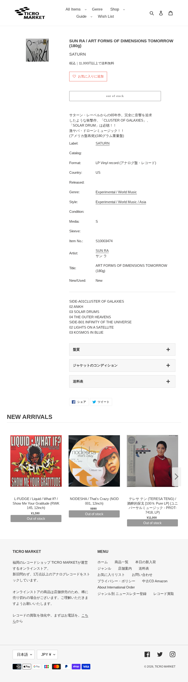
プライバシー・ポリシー (116, 581)
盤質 (76, 349)
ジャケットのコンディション (95, 365)
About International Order (116, 587)
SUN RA (102, 251)
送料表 (78, 381)
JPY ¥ (46, 654)
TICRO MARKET (165, 666)
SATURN (103, 143)
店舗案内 (125, 568)
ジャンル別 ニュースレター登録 (122, 594)
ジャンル (104, 568)
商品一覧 (121, 562)
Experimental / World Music (116, 192)
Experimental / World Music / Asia (121, 202)
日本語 (22, 654)
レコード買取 (163, 594)
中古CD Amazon (154, 581)
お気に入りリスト (111, 575)
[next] (176, 476)
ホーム (102, 562)
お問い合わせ (142, 575)
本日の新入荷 (145, 562)
